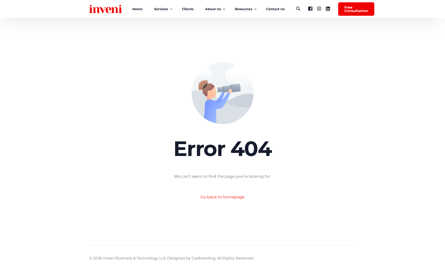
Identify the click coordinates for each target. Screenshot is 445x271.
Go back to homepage (222, 197)
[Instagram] (319, 8)
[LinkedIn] (328, 8)
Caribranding (204, 258)
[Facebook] (310, 8)
